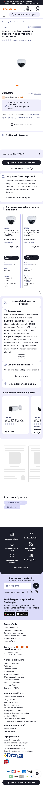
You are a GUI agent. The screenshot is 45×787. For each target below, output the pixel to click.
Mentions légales (11, 702)
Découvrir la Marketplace (14, 748)
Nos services (9, 671)
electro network (33, 114)
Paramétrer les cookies (13, 707)
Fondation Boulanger (12, 682)
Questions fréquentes (13, 630)
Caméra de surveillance (19, 22)
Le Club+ (21, 97)
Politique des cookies (12, 710)
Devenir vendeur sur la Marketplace (18, 751)
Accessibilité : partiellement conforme (20, 721)
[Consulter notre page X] (31, 592)
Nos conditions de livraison (15, 636)
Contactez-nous (11, 627)
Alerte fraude (9, 731)
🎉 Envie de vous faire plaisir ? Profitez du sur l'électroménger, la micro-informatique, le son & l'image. (21, 2)
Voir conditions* (21, 567)
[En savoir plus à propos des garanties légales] (31, 168)
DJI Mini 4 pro (12, 507)
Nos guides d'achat (12, 638)
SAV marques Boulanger (14, 677)
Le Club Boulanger (11, 680)
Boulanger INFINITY (11, 688)
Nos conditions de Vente (14, 696)
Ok (36, 586)
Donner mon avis (21, 376)
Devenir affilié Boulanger (14, 745)
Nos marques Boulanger (14, 674)
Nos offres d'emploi (12, 740)
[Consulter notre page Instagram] (36, 592)
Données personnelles (13, 705)
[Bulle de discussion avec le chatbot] (37, 774)
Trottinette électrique (15, 502)
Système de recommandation (16, 713)
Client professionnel (12, 685)
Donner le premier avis (21, 40)
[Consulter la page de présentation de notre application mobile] (9, 614)
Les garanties (9, 699)
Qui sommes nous (11, 663)
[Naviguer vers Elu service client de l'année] (21, 762)
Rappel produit (10, 728)
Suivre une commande (13, 633)
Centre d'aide (9, 641)
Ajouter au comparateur (23, 124)
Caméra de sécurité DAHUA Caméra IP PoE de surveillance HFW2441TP (15, 421)
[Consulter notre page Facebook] (27, 592)
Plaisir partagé (10, 666)
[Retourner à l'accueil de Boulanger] (10, 9)
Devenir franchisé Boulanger (15, 743)
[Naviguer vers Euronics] (21, 755)
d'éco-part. (37, 94)
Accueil (4, 22)
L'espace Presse (10, 669)
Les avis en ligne (10, 716)
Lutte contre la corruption (14, 718)
